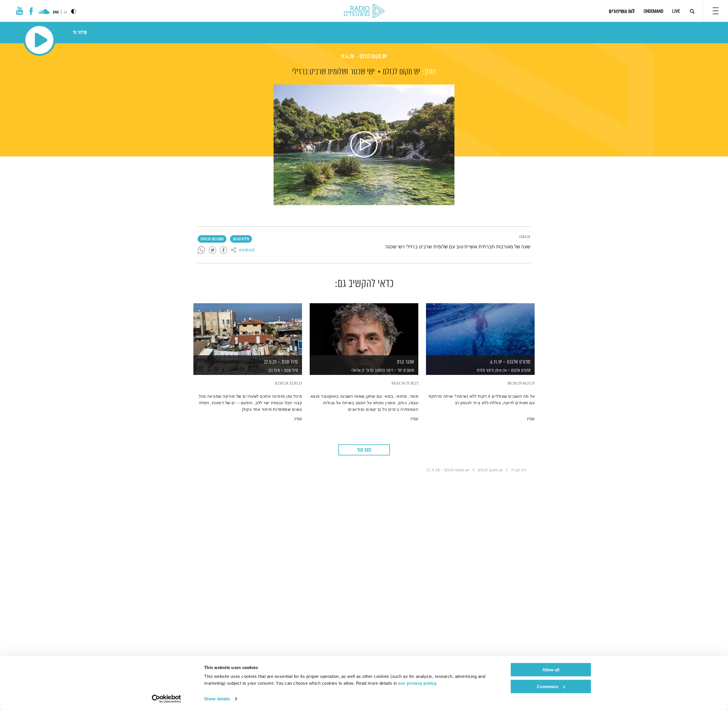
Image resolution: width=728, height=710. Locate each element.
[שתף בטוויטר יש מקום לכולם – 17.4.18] (212, 250)
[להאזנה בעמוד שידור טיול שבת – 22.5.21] (247, 329)
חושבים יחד (406, 370)
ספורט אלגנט (521, 370)
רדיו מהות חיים (364, 11)
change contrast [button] (73, 11)
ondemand (653, 11)
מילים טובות (241, 239)
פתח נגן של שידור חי (39, 40)
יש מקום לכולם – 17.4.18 (364, 56)
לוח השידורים (622, 11)
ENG (56, 12)
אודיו (531, 419)
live (676, 11)
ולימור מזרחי (484, 370)
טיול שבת (291, 370)
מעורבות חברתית (212, 239)
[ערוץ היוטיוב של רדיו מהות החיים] (19, 11)
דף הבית (518, 470)
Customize (547, 686)
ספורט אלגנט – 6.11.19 (510, 362)
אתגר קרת (405, 362)
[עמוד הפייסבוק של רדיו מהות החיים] (31, 11)
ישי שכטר (362, 72)
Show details (217, 698)
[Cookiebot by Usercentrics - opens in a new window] (166, 699)
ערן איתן (500, 370)
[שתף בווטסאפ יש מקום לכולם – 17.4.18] (201, 250)
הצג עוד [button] (364, 450)
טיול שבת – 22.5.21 (281, 362)
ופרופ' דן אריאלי (362, 370)
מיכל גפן (273, 370)
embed (247, 250)
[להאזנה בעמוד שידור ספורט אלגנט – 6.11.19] (480, 329)
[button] (716, 10)
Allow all (550, 669)
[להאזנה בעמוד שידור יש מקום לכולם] (364, 144)
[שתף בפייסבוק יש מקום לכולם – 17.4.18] (223, 250)
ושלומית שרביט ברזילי (320, 72)
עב (65, 12)
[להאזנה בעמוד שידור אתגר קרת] (364, 329)
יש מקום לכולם (401, 72)
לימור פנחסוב (383, 370)
